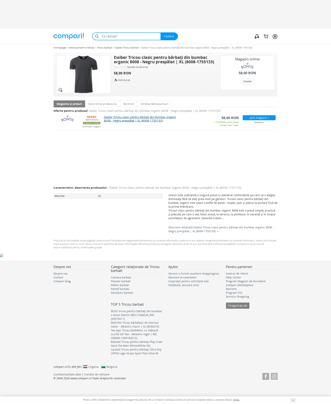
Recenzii (128, 104)
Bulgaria (112, 366)
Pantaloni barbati (122, 293)
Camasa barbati (121, 277)
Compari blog (62, 281)
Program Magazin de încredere (246, 281)
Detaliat (247, 81)
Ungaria (93, 366)
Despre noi (60, 273)
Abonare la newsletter (182, 277)
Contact (58, 277)
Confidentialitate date (67, 374)
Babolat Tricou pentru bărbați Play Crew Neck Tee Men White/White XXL (136, 343)
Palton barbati (120, 285)
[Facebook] (265, 375)
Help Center (233, 277)
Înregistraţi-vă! (237, 305)
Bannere (231, 289)
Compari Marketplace (239, 285)
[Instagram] (274, 375)
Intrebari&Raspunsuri (154, 104)
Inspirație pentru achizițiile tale (188, 281)
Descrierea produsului (102, 104)
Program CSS (234, 293)
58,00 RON (247, 73)
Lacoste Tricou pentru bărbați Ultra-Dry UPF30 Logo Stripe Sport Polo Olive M (136, 351)
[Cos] (265, 36)
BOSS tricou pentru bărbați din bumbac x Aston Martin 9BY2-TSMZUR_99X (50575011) (136, 315)
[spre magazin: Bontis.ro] (247, 66)
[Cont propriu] (275, 36)
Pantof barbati (120, 289)
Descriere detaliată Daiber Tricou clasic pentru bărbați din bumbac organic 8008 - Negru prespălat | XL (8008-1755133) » (221, 229)
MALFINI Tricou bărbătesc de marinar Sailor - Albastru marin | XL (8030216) (135, 324)
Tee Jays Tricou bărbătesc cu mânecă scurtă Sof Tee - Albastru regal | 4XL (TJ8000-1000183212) (134, 334)
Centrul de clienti (237, 273)
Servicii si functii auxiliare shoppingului (193, 273)
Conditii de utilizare (97, 374)
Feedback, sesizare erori (183, 285)
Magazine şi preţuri (69, 104)
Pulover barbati (121, 281)
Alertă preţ (124, 80)
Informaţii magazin (91, 127)
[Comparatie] (257, 36)
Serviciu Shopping (237, 296)
